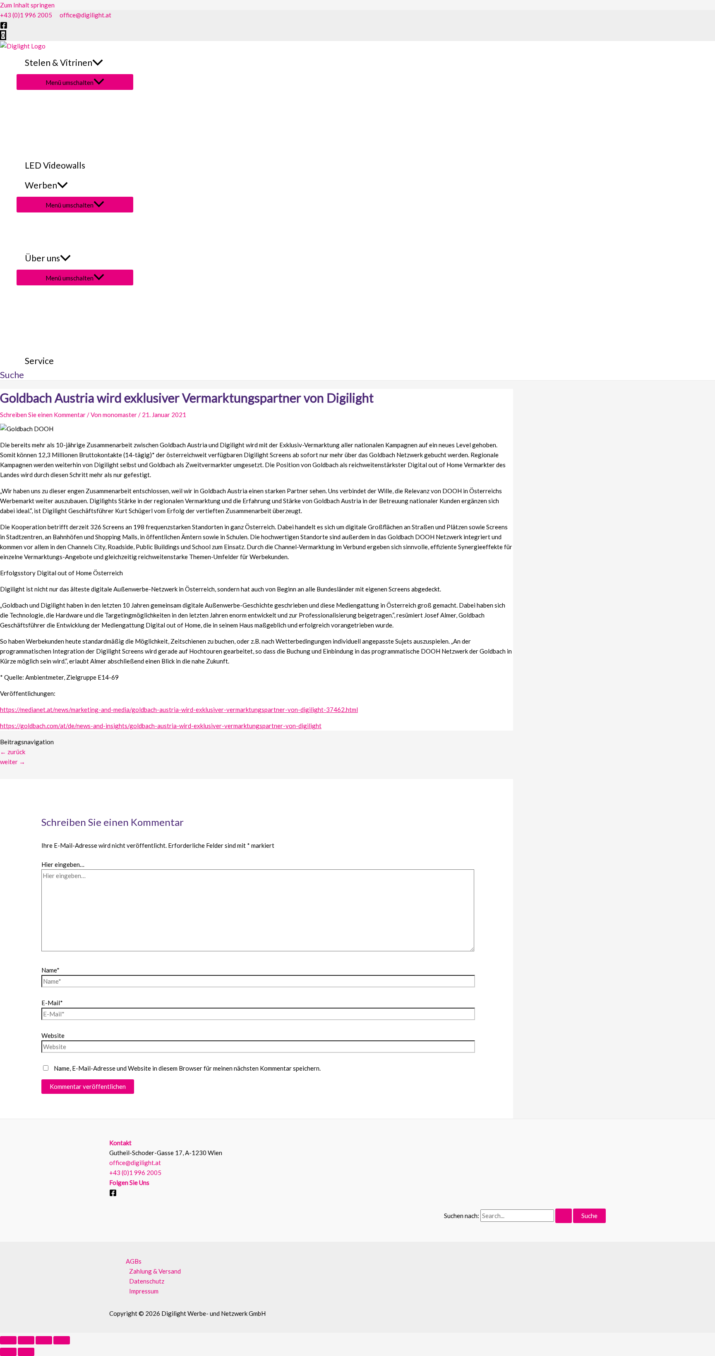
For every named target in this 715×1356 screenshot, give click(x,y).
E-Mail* (52, 1002)
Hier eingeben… (62, 864)
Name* (50, 970)
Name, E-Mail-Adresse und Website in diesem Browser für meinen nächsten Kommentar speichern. (187, 1068)
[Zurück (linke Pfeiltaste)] (8, 1352)
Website (53, 1035)
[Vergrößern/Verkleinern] (8, 1340)
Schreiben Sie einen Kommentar (43, 414)
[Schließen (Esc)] (61, 1340)
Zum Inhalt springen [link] (27, 5)
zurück (12, 751)
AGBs (134, 1261)
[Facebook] (3, 26)
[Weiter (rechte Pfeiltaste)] (26, 1352)
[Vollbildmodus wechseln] (26, 1340)
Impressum (143, 1291)
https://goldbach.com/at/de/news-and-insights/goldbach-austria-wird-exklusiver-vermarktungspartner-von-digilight (161, 725)
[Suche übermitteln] (563, 1216)
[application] (97, 62)
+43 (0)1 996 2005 (26, 15)
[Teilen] (44, 1340)
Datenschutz (146, 1281)
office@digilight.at (85, 15)
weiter (12, 761)
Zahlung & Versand (155, 1271)
